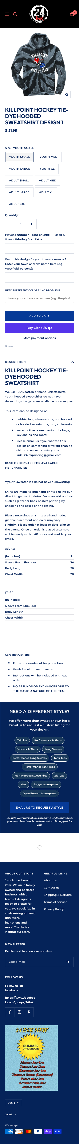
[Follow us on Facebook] (10, 1012)
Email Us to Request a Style (39, 807)
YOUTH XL (47, 168)
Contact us (51, 887)
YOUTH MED (49, 156)
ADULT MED (47, 180)
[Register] (67, 961)
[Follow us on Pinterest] (28, 1012)
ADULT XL (46, 192)
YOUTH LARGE (19, 168)
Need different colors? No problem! (32, 290)
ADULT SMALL (19, 180)
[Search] (15, 14)
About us (50, 880)
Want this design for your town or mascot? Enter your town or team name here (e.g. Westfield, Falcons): (36, 264)
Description (15, 362)
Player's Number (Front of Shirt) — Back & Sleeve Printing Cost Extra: (35, 237)
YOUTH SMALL (19, 156)
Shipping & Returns (58, 894)
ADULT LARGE (19, 192)
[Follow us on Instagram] (19, 1012)
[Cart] (72, 14)
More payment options (39, 338)
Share (9, 346)
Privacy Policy (54, 909)
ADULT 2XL (17, 204)
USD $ (11, 1102)
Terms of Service (55, 902)
